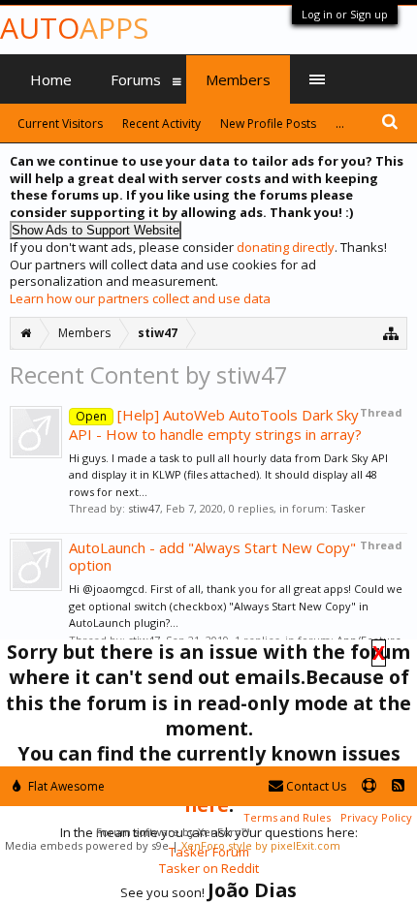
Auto (74, 27)
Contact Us (314, 786)
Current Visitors (60, 123)
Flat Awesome (65, 786)
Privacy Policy (376, 817)
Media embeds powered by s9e (87, 845)
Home (51, 79)
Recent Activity (161, 123)
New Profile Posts (268, 123)
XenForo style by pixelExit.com (260, 845)
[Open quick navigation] (391, 333)
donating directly (286, 247)
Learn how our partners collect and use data (140, 298)
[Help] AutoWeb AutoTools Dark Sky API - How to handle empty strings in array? (215, 424)
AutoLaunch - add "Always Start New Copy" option (212, 556)
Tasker (348, 508)
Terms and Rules (287, 817)
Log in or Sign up (345, 14)
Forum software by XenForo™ (172, 832)
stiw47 (144, 508)
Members (238, 79)
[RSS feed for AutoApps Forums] (398, 786)
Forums (136, 79)
